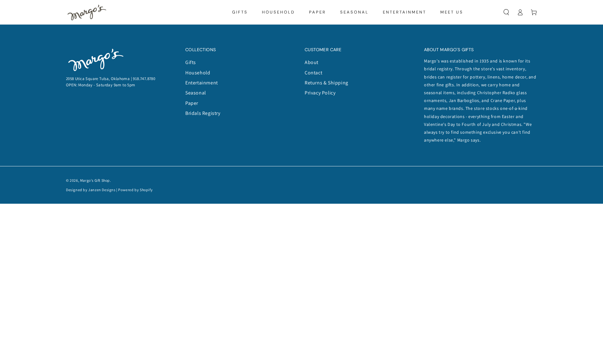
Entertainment (201, 82)
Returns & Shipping (326, 82)
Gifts (190, 62)
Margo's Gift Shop (95, 180)
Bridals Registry (202, 113)
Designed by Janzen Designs (91, 189)
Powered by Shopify (135, 189)
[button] (506, 12)
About (311, 62)
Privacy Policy (320, 92)
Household (197, 72)
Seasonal (195, 92)
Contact (313, 72)
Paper (191, 103)
